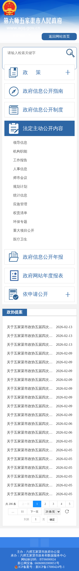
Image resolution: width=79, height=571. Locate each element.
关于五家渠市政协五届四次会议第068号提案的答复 (30, 371)
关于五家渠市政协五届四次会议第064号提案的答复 (30, 406)
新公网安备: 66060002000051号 (38, 563)
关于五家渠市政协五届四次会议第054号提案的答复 (30, 494)
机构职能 (20, 151)
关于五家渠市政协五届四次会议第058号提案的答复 (30, 459)
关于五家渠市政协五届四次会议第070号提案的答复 (30, 353)
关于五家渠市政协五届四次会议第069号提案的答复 (30, 362)
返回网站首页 (59, 36)
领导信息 (20, 142)
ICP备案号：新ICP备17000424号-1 (41, 567)
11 (22, 511)
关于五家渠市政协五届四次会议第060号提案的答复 (30, 441)
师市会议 (20, 178)
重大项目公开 (23, 230)
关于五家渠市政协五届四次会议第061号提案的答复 (30, 432)
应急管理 (20, 204)
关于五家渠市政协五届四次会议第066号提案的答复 (30, 388)
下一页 (34, 511)
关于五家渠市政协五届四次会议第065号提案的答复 (30, 397)
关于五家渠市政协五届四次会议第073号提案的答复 (30, 327)
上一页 (26, 504)
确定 (52, 519)
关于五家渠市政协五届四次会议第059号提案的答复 (30, 450)
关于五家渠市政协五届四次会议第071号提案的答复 (30, 344)
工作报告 (20, 160)
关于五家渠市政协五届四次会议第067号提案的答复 (30, 380)
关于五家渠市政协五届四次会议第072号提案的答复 (30, 336)
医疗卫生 (20, 239)
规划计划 (20, 186)
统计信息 (20, 195)
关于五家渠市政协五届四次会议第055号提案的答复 (30, 485)
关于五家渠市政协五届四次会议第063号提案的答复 (30, 415)
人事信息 (20, 169)
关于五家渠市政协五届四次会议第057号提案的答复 (30, 467)
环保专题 (20, 222)
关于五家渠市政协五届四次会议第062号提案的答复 (30, 424)
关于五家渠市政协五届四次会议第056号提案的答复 (30, 476)
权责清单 (20, 213)
